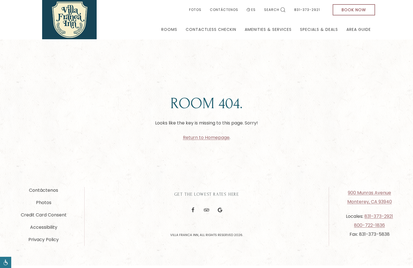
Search (271, 9)
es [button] (253, 9)
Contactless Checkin (211, 29)
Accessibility (43, 227)
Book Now (354, 10)
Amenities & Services (268, 29)
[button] (5, 262)
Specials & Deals (319, 29)
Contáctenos (224, 9)
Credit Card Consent (44, 215)
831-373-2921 (307, 9)
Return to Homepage (206, 137)
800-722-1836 (369, 225)
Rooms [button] (169, 29)
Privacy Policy (43, 239)
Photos (43, 202)
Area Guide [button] (358, 29)
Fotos (195, 9)
